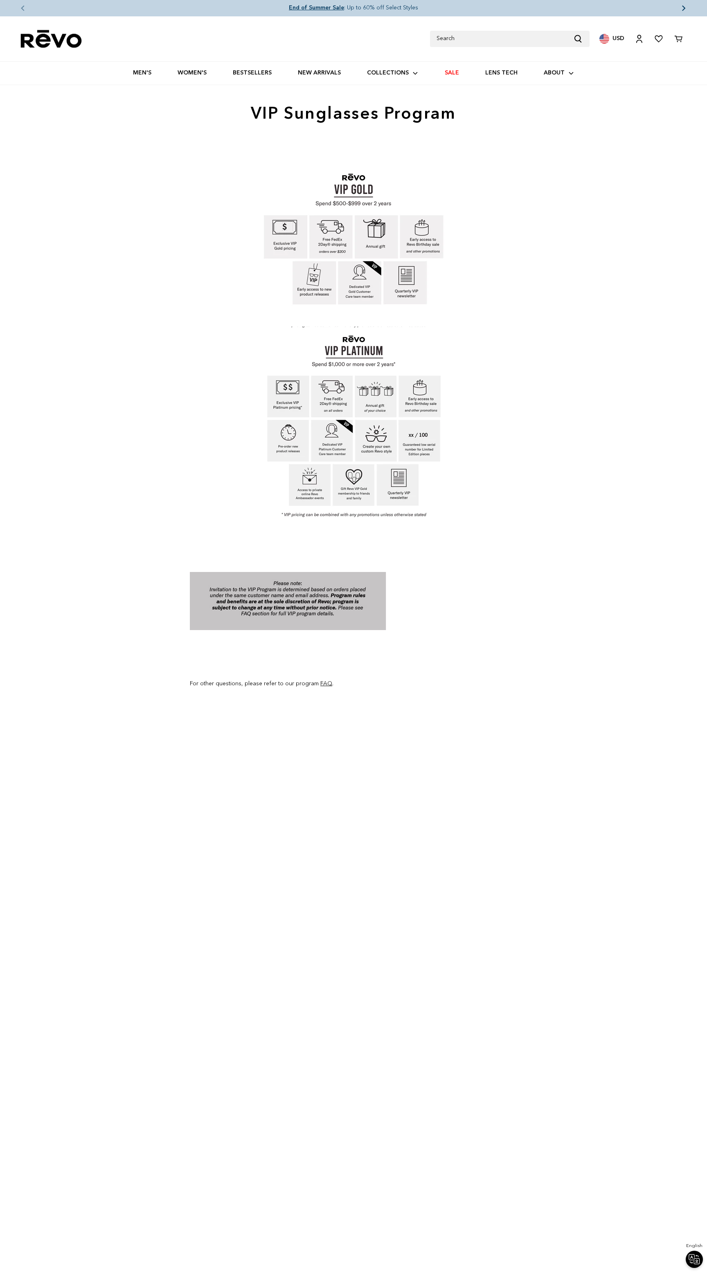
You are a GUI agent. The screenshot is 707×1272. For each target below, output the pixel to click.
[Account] (639, 39)
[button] (16, 8)
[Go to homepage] (51, 39)
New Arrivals (319, 73)
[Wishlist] (659, 39)
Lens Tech (501, 73)
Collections (388, 73)
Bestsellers (252, 73)
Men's (142, 73)
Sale (452, 73)
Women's (192, 73)
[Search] (581, 39)
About (554, 73)
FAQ (326, 684)
